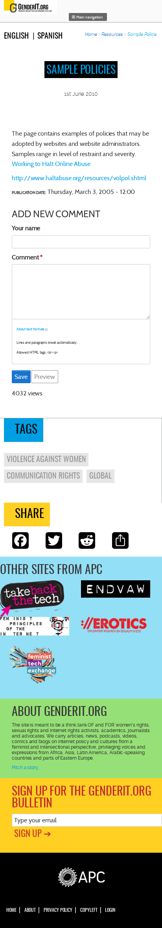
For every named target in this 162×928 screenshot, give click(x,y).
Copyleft (88, 910)
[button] (88, 17)
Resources (112, 34)
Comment (25, 257)
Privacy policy (58, 910)
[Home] (32, 7)
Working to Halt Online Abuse (51, 164)
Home (91, 34)
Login (110, 910)
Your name (26, 228)
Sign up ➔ (32, 834)
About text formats (31, 329)
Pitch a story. (25, 767)
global (100, 476)
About (30, 910)
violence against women (46, 460)
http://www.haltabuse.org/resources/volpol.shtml (79, 178)
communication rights (43, 476)
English (16, 36)
